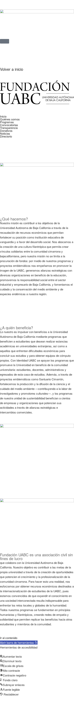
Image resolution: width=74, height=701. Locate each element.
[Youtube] (15, 58)
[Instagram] (25, 58)
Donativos (6, 130)
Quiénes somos (10, 119)
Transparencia (9, 127)
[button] (37, 122)
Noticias (5, 133)
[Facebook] (4, 58)
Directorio (6, 136)
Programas (7, 122)
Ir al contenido (8, 638)
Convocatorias (9, 124)
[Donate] (35, 58)
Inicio (3, 116)
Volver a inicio (11, 69)
